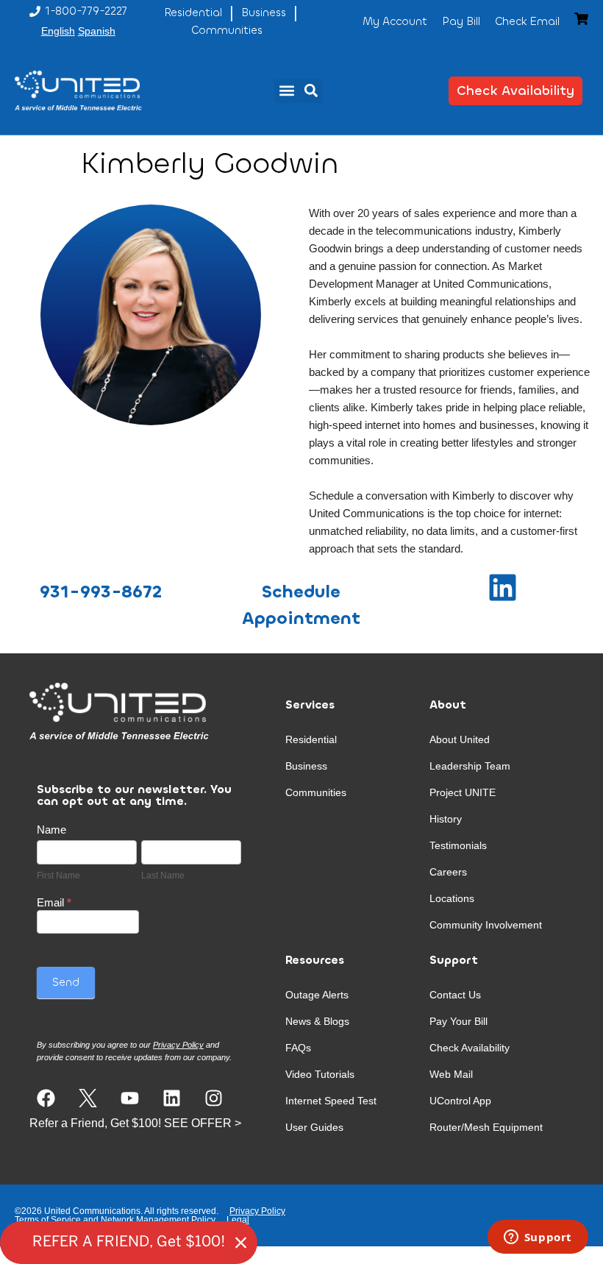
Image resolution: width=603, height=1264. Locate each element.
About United (459, 739)
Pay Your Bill (458, 1021)
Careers (448, 872)
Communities (315, 792)
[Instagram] (213, 1098)
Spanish (96, 31)
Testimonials (458, 845)
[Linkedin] (171, 1098)
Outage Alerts (317, 995)
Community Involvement (485, 925)
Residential (311, 739)
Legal (237, 1220)
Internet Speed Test (331, 1101)
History (445, 819)
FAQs (298, 1048)
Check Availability (469, 1048)
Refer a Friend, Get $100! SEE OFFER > (135, 1123)
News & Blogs (317, 1021)
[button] (286, 91)
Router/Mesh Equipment (486, 1127)
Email (54, 903)
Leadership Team (469, 766)
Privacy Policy (257, 1211)
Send (65, 982)
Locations (451, 898)
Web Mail (451, 1074)
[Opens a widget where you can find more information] (537, 1238)
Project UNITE (462, 792)
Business (306, 766)
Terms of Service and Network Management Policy (115, 1220)
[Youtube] (129, 1098)
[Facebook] (46, 1098)
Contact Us (455, 995)
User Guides (314, 1127)
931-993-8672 (101, 591)
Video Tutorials (319, 1074)
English (58, 31)
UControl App (460, 1101)
